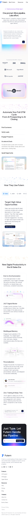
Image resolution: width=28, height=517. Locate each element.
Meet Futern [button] (12, 2)
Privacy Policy (5, 507)
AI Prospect (4, 474)
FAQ (3, 485)
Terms (3, 509)
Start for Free (9, 226)
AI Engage (4, 476)
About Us (4, 497)
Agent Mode (5, 479)
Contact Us (4, 499)
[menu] (16, 2)
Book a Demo (5, 502)
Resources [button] (20, 2)
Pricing (3, 488)
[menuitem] (12, 2)
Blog (3, 491)
